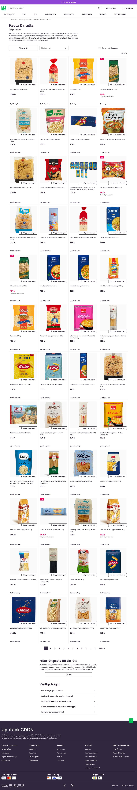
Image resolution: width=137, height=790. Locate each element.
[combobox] (55, 8)
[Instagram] (65, 785)
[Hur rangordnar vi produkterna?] (99, 48)
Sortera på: (106, 48)
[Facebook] (72, 785)
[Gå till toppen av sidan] (131, 720)
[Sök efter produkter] (99, 8)
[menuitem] (9, 14)
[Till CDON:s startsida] (3, 8)
